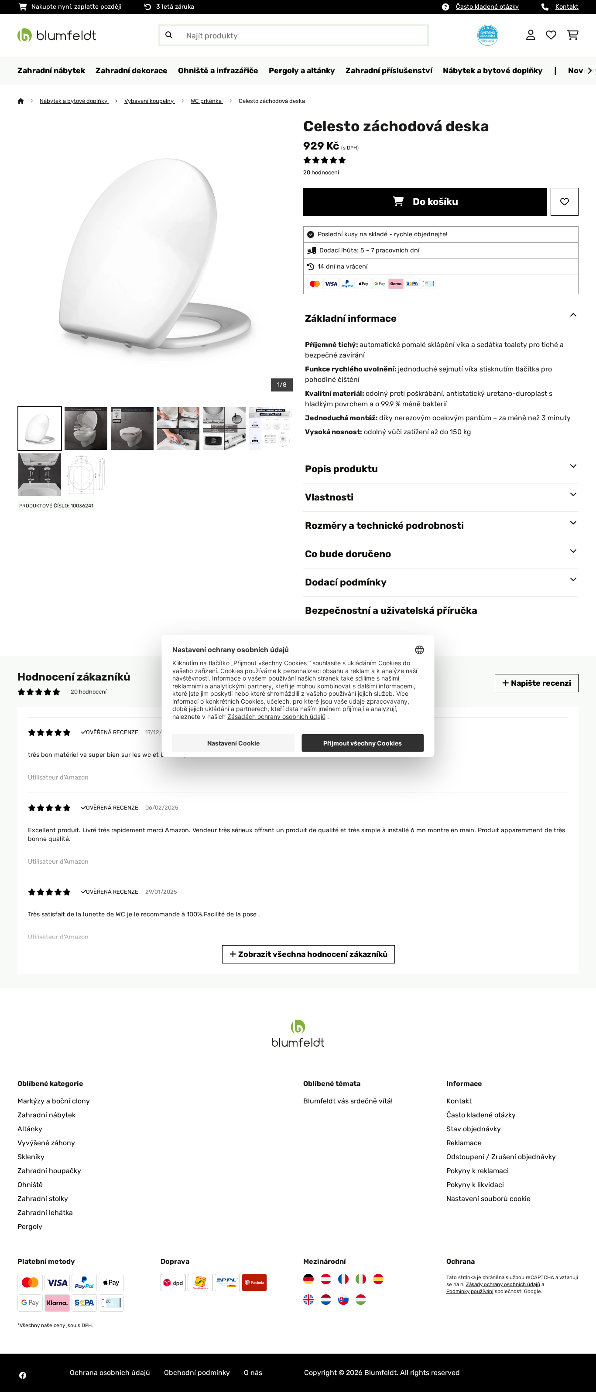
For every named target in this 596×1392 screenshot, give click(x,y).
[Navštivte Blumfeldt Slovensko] (343, 1299)
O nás (253, 1372)
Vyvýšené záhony (46, 1143)
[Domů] (28, 101)
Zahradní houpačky (49, 1171)
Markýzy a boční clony (53, 1101)
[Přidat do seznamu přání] (565, 202)
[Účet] (530, 35)
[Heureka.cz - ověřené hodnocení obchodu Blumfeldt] (487, 35)
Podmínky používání (469, 1291)
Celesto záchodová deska (272, 101)
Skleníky (31, 1157)
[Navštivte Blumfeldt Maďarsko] (361, 1299)
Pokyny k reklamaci (477, 1171)
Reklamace (464, 1143)
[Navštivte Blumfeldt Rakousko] (326, 1279)
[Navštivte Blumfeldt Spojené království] (308, 1299)
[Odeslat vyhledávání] (168, 35)
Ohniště (30, 1185)
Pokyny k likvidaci (475, 1185)
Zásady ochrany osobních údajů (503, 1284)
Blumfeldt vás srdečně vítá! (348, 1101)
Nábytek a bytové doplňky (74, 101)
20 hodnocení (321, 172)
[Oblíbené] (551, 35)
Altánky (29, 1129)
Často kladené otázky (487, 6)
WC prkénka (207, 101)
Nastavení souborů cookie (488, 1199)
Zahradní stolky (42, 1199)
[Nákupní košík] (573, 35)
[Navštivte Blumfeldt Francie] (343, 1279)
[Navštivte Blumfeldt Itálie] (361, 1279)
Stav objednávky (473, 1129)
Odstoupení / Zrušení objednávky (501, 1157)
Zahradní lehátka (45, 1212)
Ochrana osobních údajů (110, 1372)
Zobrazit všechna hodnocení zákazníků (311, 954)
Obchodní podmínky (197, 1372)
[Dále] (589, 71)
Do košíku (434, 202)
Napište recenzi (540, 682)
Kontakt (567, 6)
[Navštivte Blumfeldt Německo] (308, 1279)
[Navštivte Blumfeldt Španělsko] (378, 1279)
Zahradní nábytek (46, 1115)
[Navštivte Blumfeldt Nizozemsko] (326, 1299)
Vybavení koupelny (149, 101)
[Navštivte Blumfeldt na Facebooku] (22, 1375)
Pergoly (29, 1226)
